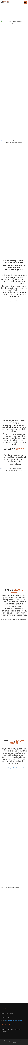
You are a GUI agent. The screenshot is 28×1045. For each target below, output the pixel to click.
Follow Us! (4, 1031)
